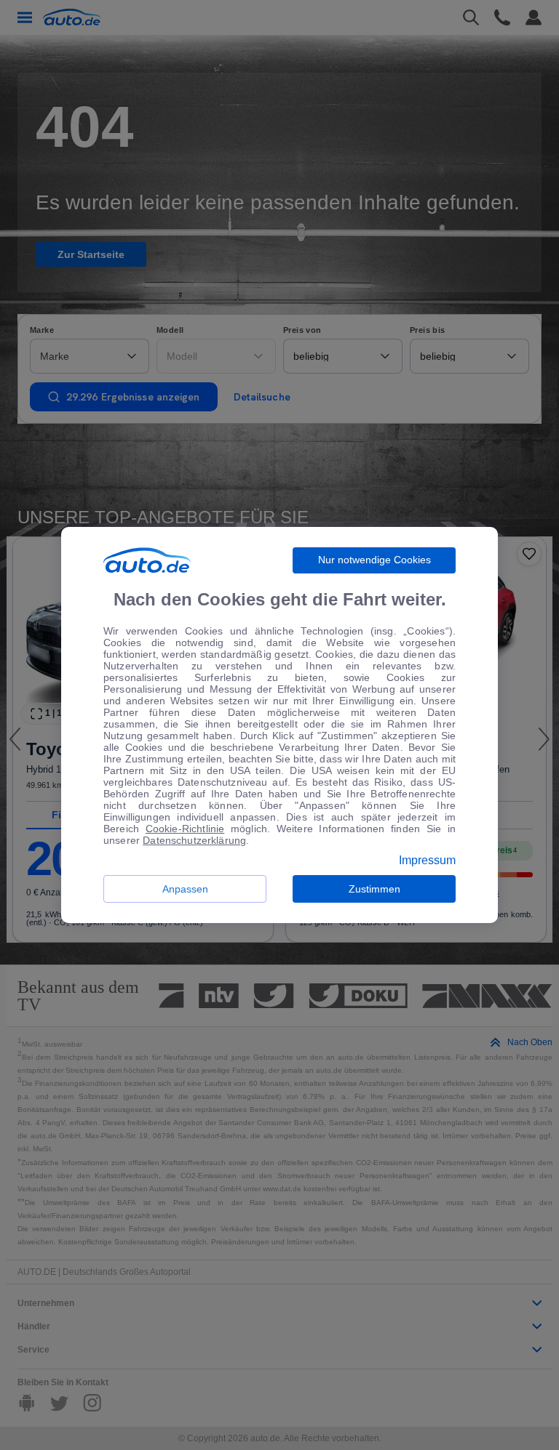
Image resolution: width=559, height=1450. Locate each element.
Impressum (427, 860)
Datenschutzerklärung (194, 840)
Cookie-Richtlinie (185, 828)
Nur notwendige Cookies (374, 559)
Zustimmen (374, 889)
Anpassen (185, 889)
